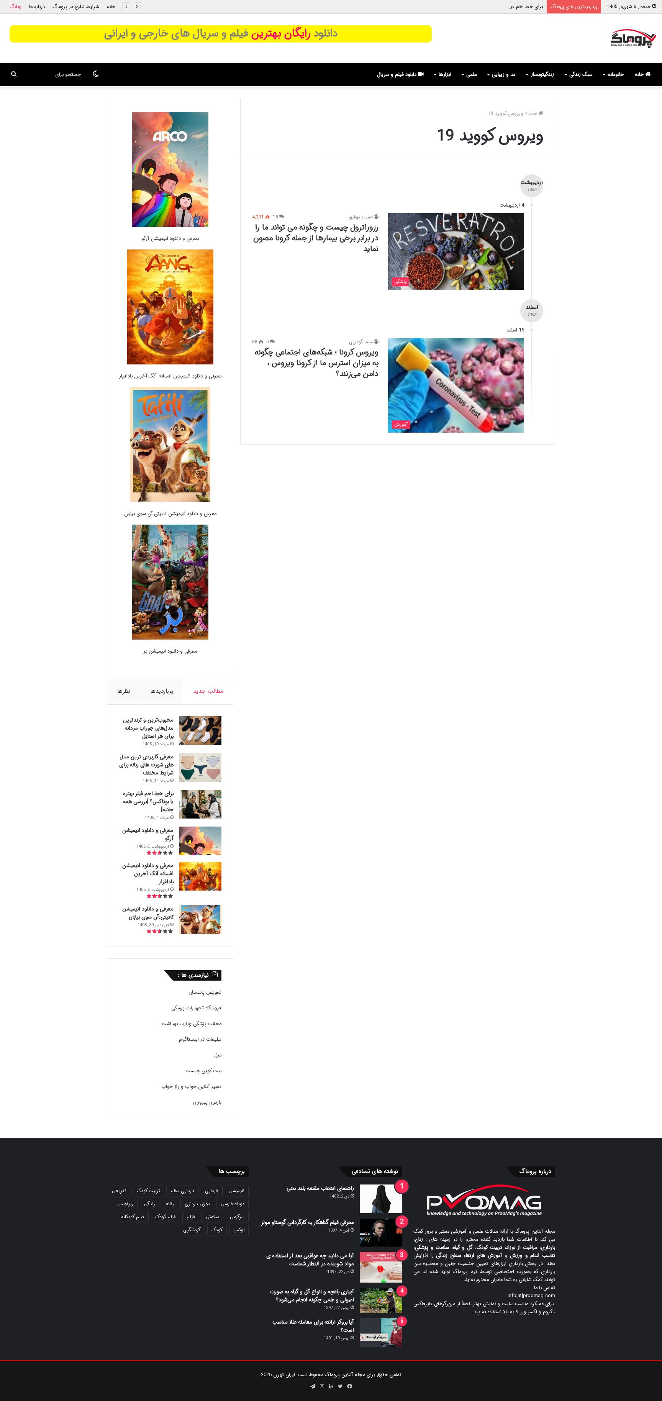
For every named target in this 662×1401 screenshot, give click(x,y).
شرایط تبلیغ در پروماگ (75, 7)
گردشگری (192, 1230)
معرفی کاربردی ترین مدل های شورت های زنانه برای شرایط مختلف (146, 765)
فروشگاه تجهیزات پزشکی (196, 1008)
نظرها (123, 691)
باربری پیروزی (207, 1102)
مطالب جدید (208, 691)
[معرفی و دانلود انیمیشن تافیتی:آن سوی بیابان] (170, 446)
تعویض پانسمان (204, 992)
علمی (471, 75)
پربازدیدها (161, 691)
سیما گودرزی (361, 342)
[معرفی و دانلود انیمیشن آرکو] (170, 171)
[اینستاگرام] (321, 1386)
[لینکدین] (331, 1386)
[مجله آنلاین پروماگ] (633, 38)
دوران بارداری (197, 1203)
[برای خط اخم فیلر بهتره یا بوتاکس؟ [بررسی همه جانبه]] (200, 804)
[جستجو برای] (13, 74)
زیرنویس (125, 1203)
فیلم (191, 1217)
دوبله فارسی (232, 1203)
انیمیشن (236, 1190)
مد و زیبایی (503, 75)
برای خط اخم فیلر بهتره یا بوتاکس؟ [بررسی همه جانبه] (488, 7)
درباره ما (37, 7)
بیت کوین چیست (203, 1071)
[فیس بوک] (349, 1386)
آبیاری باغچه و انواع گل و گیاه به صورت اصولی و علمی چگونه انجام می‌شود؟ (312, 1296)
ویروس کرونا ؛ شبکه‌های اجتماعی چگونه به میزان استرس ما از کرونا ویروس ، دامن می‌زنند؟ (317, 363)
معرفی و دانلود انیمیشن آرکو (170, 239)
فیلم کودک (165, 1217)
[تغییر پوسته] (96, 74)
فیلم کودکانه (132, 1217)
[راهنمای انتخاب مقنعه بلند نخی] (381, 1198)
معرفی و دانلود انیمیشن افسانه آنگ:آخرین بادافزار (170, 376)
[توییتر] (340, 1386)
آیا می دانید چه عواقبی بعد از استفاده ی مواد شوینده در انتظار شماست (310, 1260)
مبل (217, 1055)
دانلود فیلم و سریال (397, 75)
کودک (217, 1230)
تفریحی (119, 1190)
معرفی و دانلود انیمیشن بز (170, 651)
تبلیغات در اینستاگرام (200, 1039)
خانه (111, 7)
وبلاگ (15, 7)
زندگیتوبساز (542, 75)
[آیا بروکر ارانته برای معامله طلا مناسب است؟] (381, 1332)
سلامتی (212, 1217)
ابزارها (445, 75)
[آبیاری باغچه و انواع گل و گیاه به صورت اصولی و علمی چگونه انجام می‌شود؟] (381, 1300)
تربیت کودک (148, 1190)
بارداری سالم (182, 1190)
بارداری (211, 1190)
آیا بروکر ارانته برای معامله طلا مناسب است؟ (313, 1326)
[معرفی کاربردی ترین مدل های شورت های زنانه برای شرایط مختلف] (200, 767)
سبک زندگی (580, 75)
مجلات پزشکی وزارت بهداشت (191, 1024)
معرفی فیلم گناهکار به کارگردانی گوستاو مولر (307, 1222)
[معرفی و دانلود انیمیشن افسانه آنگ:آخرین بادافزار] (170, 308)
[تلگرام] (312, 1386)
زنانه (170, 1203)
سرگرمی (237, 1217)
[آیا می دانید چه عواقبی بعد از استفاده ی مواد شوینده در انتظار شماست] (381, 1267)
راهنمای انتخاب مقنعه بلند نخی (320, 1188)
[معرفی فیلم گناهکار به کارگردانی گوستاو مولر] (381, 1233)
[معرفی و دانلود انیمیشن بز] (170, 583)
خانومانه (616, 75)
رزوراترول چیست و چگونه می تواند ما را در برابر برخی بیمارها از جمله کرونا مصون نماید (316, 238)
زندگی (149, 1203)
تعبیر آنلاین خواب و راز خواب (191, 1087)
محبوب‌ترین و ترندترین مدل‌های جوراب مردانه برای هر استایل (148, 728)
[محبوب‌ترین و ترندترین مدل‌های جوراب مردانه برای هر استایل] (200, 730)
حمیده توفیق (361, 217)
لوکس (238, 1230)
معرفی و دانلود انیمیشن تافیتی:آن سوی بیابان (170, 514)
